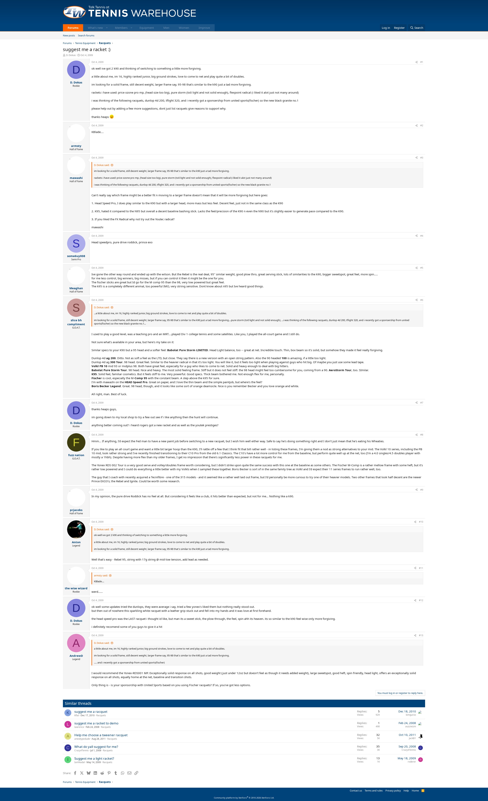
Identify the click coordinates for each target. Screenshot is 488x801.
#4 (421, 235)
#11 (421, 568)
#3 (421, 157)
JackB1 (412, 738)
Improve (204, 28)
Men (166, 28)
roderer (412, 761)
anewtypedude (82, 738)
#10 (421, 521)
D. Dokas (71, 55)
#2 (421, 125)
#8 (421, 434)
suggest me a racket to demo (96, 723)
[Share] (416, 62)
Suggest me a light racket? (94, 758)
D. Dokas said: (101, 165)
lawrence (79, 727)
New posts (69, 35)
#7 (421, 402)
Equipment (147, 28)
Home (415, 790)
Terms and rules (374, 790)
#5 (421, 267)
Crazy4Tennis (81, 750)
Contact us (356, 790)
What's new (95, 28)
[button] (107, 27)
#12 (421, 600)
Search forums (86, 35)
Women (184, 28)
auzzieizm (410, 726)
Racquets (101, 715)
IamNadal (79, 762)
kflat (76, 715)
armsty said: (101, 575)
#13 (421, 635)
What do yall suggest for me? (96, 746)
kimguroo (411, 714)
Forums (73, 28)
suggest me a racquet (90, 711)
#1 (421, 62)
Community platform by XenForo (244, 797)
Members (121, 28)
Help (406, 790)
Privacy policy (393, 790)
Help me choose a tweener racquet (101, 735)
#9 (421, 489)
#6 (421, 300)
